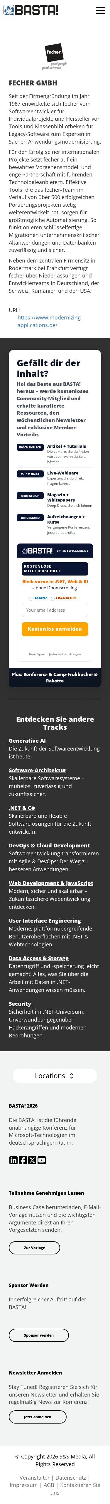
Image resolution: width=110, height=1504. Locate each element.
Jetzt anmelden (37, 1416)
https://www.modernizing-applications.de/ (50, 321)
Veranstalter (35, 1477)
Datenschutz (70, 1477)
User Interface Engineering (45, 920)
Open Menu (100, 10)
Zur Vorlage (34, 1247)
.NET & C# (22, 807)
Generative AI (27, 740)
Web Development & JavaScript (51, 882)
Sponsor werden (39, 1335)
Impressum (24, 1484)
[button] (55, 1076)
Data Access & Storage (39, 958)
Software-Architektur (37, 770)
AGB (49, 1484)
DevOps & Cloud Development (49, 845)
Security (20, 1003)
